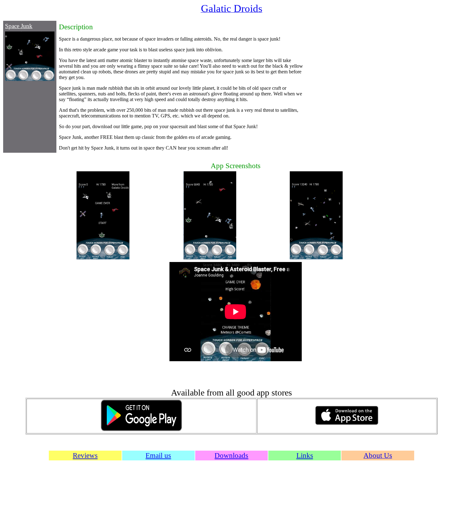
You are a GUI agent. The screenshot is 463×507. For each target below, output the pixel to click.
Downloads (231, 455)
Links (304, 455)
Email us (158, 455)
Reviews (85, 455)
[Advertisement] (338, 86)
